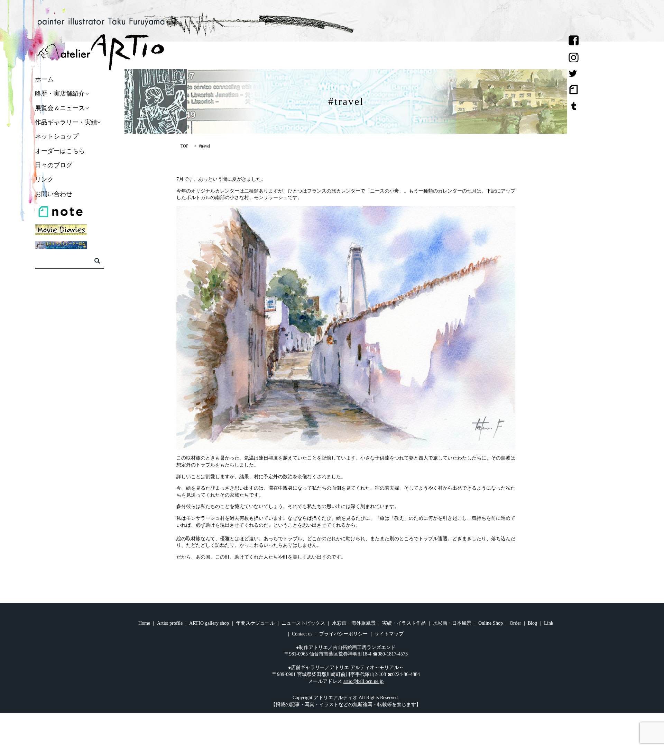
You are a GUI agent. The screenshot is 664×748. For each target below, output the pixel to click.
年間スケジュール (255, 623)
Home (144, 623)
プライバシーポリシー (343, 633)
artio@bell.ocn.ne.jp (363, 681)
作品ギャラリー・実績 (66, 122)
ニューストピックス (303, 623)
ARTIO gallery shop (209, 623)
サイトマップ (389, 633)
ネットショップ (57, 136)
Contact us (302, 633)
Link (548, 623)
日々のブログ (53, 165)
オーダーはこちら (60, 151)
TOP (184, 146)
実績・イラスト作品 (404, 623)
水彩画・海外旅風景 (354, 623)
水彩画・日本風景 (452, 623)
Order (515, 623)
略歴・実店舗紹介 (60, 93)
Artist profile (170, 623)
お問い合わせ (53, 193)
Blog (532, 623)
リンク (44, 179)
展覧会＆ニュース (60, 108)
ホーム (44, 79)
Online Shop (490, 623)
